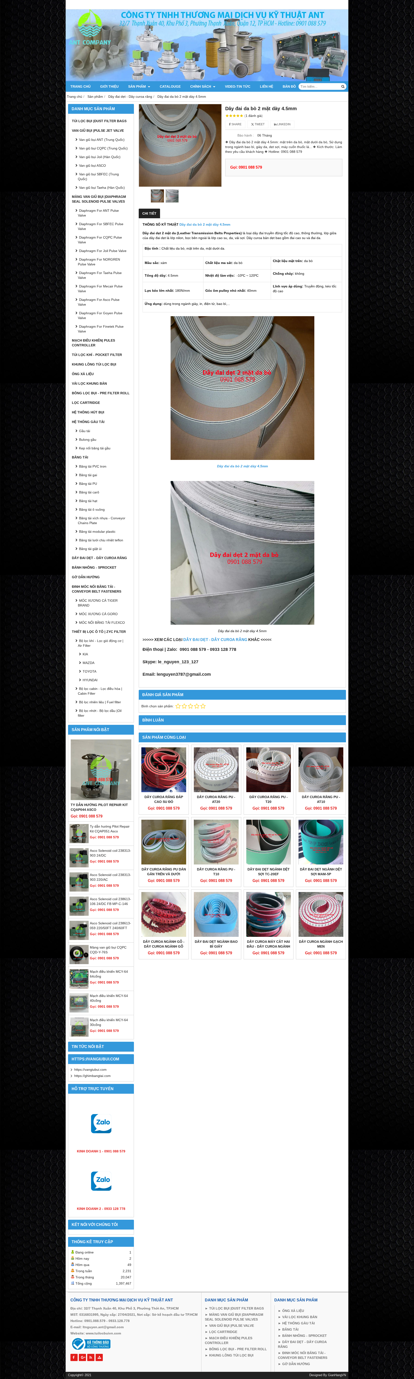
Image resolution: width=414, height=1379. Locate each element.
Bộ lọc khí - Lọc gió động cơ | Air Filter (100, 643)
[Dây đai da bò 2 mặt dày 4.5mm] (180, 145)
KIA (85, 654)
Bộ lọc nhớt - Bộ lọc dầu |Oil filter (99, 713)
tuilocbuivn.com (107, 1333)
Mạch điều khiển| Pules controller (93, 342)
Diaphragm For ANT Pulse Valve (98, 213)
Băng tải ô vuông (92, 509)
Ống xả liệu (83, 374)
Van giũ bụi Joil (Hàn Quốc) (100, 157)
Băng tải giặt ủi (90, 549)
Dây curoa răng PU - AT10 (321, 799)
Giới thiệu (109, 86)
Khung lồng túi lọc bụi (94, 364)
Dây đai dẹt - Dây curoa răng (99, 558)
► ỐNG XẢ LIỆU (291, 1311)
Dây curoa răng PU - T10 (216, 871)
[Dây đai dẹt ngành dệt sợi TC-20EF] (268, 842)
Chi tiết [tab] (149, 213)
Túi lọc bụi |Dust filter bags (99, 121)
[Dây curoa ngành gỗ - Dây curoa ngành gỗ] (163, 914)
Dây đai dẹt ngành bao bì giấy (216, 944)
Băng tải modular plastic (97, 531)
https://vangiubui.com (90, 1069)
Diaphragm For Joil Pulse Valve (102, 251)
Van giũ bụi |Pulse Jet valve (98, 130)
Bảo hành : (245, 135)
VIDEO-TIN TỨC (237, 86)
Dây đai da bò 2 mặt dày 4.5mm (204, 224)
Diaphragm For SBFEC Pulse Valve (100, 226)
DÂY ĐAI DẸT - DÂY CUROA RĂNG (215, 640)
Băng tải (80, 457)
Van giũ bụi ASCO (92, 165)
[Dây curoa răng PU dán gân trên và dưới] (163, 842)
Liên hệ (266, 86)
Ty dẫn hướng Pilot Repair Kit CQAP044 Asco (99, 807)
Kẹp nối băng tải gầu (94, 448)
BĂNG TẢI (290, 1329)
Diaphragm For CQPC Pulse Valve (100, 239)
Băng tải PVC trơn (92, 466)
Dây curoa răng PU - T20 (268, 799)
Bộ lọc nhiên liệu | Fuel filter (100, 702)
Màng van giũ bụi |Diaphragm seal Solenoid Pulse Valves (99, 199)
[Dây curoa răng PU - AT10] (321, 769)
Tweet (259, 124)
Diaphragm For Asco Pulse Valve (99, 302)
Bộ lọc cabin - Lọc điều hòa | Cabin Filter (100, 691)
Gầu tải (84, 431)
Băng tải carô (89, 492)
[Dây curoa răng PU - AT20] (216, 769)
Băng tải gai (88, 475)
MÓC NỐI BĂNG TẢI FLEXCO (102, 622)
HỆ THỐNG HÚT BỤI (88, 412)
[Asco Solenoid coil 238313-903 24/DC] (79, 866)
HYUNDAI (90, 680)
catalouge (170, 86)
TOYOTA (89, 671)
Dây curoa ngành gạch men (321, 944)
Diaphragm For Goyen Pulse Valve (100, 315)
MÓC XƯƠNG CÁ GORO (98, 614)
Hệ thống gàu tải (88, 422)
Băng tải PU (88, 484)
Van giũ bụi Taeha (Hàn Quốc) (102, 187)
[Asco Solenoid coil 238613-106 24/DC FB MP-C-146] (79, 914)
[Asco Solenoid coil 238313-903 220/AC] (79, 890)
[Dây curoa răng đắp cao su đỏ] (163, 769)
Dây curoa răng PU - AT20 (216, 799)
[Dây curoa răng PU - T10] (216, 842)
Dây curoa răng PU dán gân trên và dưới (164, 871)
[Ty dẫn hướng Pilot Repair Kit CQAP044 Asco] (101, 769)
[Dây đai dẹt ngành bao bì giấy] (216, 914)
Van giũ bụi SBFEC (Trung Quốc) (98, 176)
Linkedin (283, 124)
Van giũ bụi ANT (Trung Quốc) (102, 140)
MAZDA (88, 663)
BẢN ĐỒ (289, 86)
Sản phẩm (137, 86)
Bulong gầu (87, 439)
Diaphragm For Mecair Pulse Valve (100, 288)
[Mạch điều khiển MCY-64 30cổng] (79, 1035)
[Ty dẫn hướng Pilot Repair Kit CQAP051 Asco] (79, 842)
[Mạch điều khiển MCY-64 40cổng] (79, 1011)
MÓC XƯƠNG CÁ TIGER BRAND (98, 603)
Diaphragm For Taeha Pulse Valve (100, 275)
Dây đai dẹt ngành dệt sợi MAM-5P (321, 871)
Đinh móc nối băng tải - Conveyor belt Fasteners (96, 589)
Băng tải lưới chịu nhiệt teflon (101, 540)
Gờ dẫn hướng (86, 577)
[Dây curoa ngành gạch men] (321, 914)
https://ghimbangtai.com (92, 1076)
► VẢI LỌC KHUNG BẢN (297, 1317)
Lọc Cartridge (86, 403)
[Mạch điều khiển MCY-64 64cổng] (79, 987)
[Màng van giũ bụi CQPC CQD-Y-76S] (79, 963)
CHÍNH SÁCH (201, 86)
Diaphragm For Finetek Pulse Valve (101, 329)
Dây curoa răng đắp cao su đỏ (163, 799)
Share (236, 124)
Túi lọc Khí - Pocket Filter (97, 355)
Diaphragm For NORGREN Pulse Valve (99, 261)
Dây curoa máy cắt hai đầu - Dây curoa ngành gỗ (268, 946)
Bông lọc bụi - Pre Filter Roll (101, 393)
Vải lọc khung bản (89, 383)
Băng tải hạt (88, 501)
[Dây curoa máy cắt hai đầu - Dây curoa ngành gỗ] (268, 914)
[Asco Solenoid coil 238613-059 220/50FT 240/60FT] (79, 939)
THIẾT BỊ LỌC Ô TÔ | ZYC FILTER (99, 632)
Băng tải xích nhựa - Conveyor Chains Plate (101, 520)
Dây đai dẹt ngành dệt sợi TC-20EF (268, 871)
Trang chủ (80, 86)
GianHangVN (337, 1375)
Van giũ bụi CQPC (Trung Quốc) (103, 148)
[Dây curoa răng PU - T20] (268, 769)
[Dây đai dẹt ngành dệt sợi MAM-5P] (321, 842)
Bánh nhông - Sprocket (94, 567)
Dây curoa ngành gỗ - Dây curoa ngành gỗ (163, 944)
